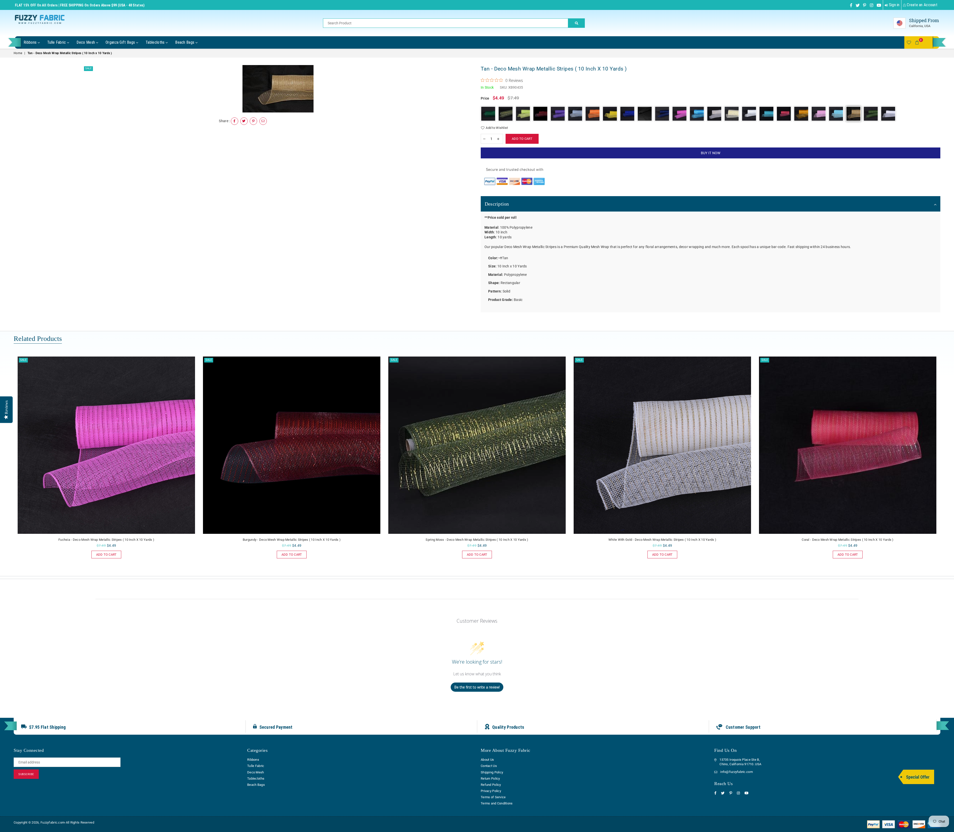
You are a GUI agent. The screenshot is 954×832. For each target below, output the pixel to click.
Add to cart (104, 553)
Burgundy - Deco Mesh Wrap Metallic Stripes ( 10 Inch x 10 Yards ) (106, 540)
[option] (278, 88)
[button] (488, 113)
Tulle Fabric (57, 42)
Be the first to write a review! (477, 687)
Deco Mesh (86, 42)
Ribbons (31, 42)
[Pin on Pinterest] (253, 121)
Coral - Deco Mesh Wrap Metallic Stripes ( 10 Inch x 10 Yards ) (662, 540)
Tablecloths (156, 42)
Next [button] (946, 463)
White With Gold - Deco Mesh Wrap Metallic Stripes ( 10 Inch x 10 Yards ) (477, 540)
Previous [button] (8, 463)
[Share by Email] (263, 121)
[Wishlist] (908, 42)
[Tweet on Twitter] (244, 121)
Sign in (893, 4)
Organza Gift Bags (121, 42)
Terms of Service (493, 797)
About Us (487, 759)
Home (18, 53)
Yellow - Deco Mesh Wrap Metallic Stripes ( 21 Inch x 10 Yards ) (848, 540)
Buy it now (710, 153)
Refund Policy (491, 785)
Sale (88, 68)
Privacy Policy (491, 791)
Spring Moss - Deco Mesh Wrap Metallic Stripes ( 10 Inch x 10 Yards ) (291, 540)
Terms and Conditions (497, 803)
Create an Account (921, 4)
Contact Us (489, 766)
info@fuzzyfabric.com (736, 772)
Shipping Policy (492, 772)
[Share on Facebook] (234, 121)
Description (497, 204)
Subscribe (26, 774)
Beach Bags (185, 42)
